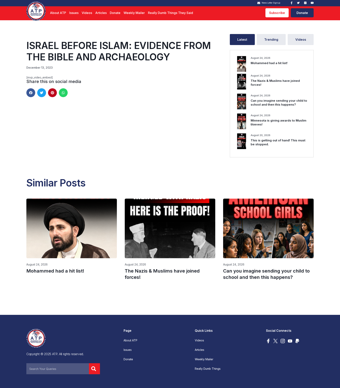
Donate (115, 13)
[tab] (242, 39)
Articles (101, 13)
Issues (74, 13)
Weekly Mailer (134, 13)
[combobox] (57, 368)
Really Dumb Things (208, 368)
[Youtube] (312, 2)
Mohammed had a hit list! (269, 63)
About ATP (58, 13)
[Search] (94, 368)
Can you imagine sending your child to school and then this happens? (279, 102)
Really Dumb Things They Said (170, 13)
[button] (30, 92)
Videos (87, 13)
